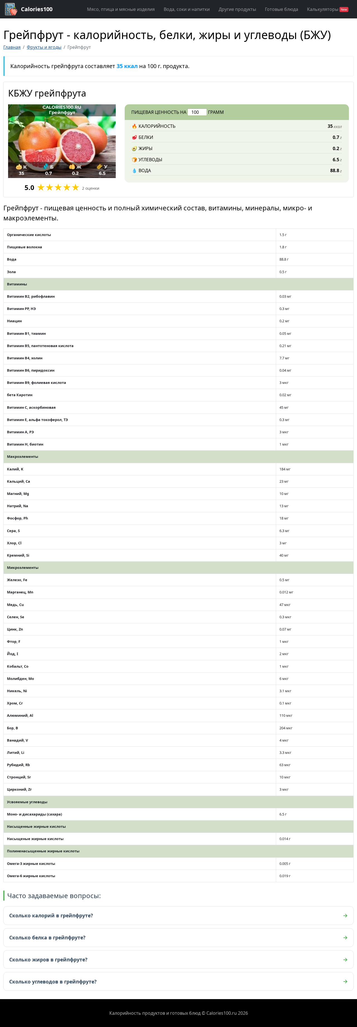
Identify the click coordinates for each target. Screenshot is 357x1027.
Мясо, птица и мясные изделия (121, 9)
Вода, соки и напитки (187, 9)
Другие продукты (237, 9)
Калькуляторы (327, 9)
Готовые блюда (281, 9)
